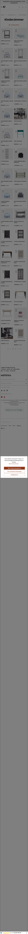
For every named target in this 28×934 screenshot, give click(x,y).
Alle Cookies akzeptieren (14, 468)
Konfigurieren (14, 474)
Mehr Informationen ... (14, 463)
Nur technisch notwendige (14, 471)
